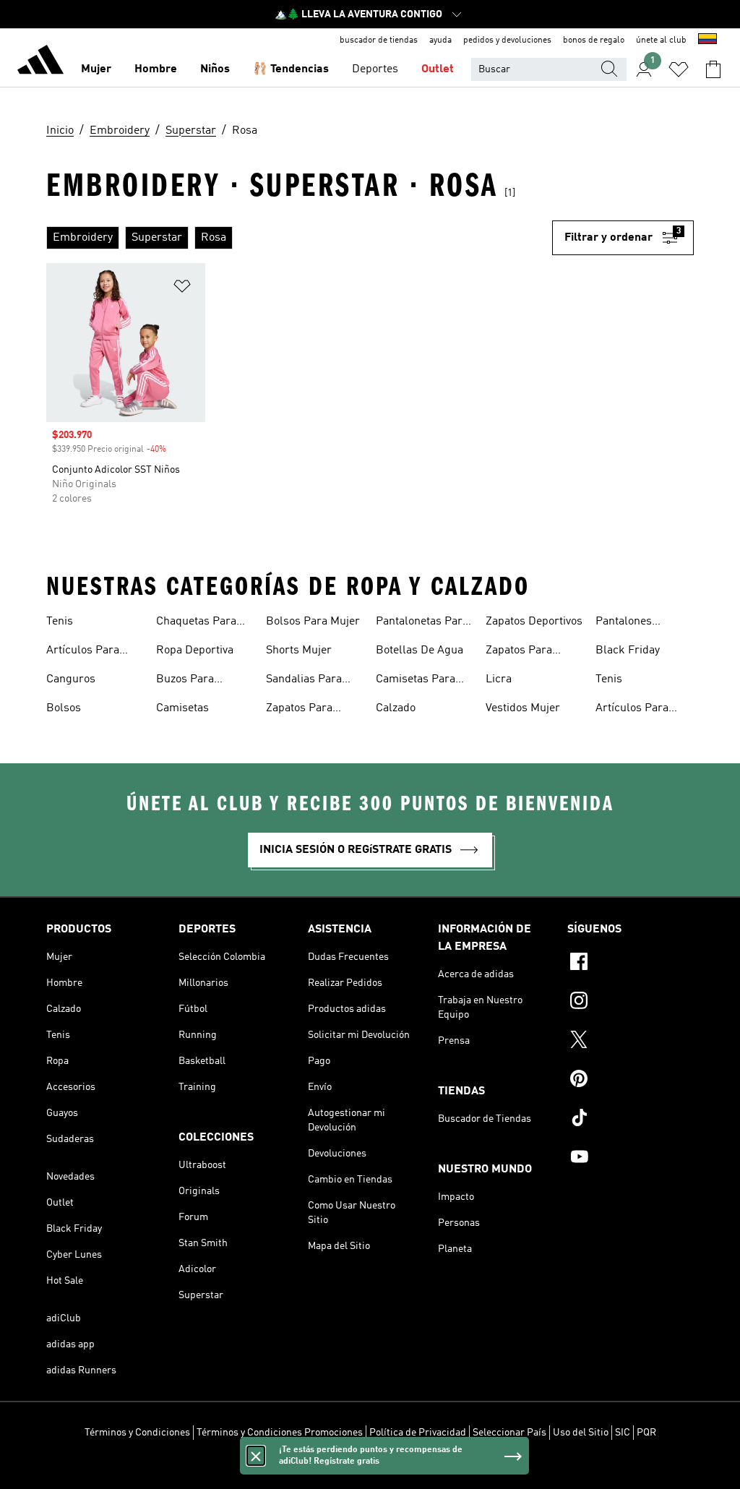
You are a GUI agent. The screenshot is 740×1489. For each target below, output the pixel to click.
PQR (646, 1433)
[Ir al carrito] (713, 69)
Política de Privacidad (417, 1433)
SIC (622, 1433)
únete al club (661, 40)
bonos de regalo (593, 40)
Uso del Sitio (580, 1433)
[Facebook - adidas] (630, 963)
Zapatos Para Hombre (299, 710)
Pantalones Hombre (623, 623)
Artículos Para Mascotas (82, 652)
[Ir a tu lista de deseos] (678, 69)
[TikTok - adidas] (630, 1119)
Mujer (96, 69)
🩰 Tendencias (291, 69)
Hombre (155, 69)
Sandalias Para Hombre (304, 681)
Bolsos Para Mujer (313, 621)
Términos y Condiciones (137, 1433)
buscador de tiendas (379, 40)
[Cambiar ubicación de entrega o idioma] (707, 40)
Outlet (437, 69)
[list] (299, 237)
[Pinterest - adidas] (630, 1080)
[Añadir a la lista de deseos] (182, 289)
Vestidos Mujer (523, 708)
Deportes (375, 69)
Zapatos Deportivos (534, 621)
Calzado (396, 708)
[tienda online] (40, 62)
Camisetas (182, 708)
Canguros (70, 679)
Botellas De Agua (419, 650)
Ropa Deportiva (194, 650)
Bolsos (63, 708)
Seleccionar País (509, 1433)
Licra (499, 679)
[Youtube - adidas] (630, 1158)
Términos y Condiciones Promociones (280, 1433)
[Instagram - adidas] (630, 1002)
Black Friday (627, 650)
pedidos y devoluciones (507, 40)
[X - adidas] (630, 1041)
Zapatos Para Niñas (519, 652)
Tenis (59, 621)
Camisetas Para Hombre (415, 681)
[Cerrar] (255, 1455)
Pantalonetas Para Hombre (422, 623)
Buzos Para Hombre (185, 681)
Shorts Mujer (299, 650)
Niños (215, 69)
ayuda (440, 40)
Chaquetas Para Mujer (196, 623)
